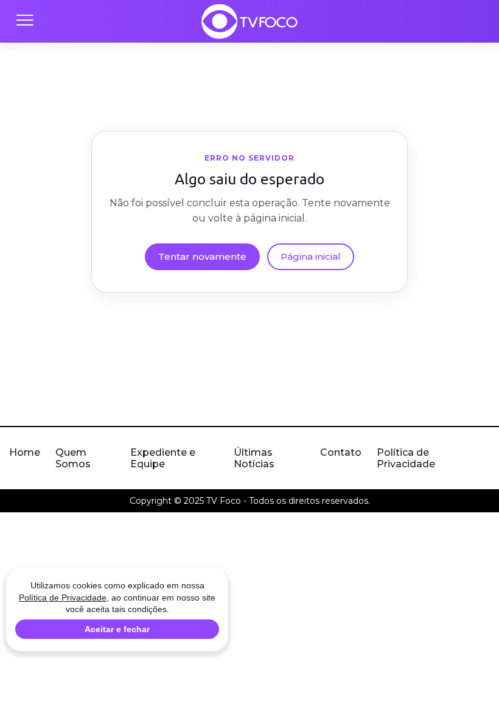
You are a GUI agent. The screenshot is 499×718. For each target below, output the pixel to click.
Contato (340, 452)
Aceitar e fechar (117, 629)
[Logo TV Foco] (249, 21)
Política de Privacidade (406, 458)
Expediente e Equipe (162, 458)
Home (24, 452)
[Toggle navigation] (24, 21)
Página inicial (311, 256)
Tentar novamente (202, 256)
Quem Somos (73, 458)
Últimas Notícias (254, 458)
